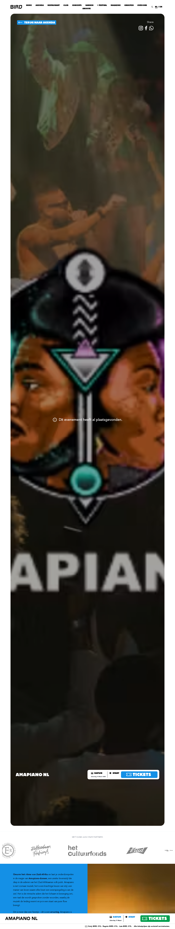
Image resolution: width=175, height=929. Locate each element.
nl (156, 7)
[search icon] (152, 7)
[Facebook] (146, 28)
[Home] (16, 7)
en (161, 7)
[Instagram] (141, 28)
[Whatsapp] (151, 28)
